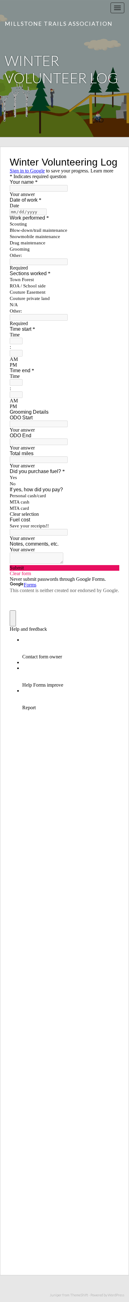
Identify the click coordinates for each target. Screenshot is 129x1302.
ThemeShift (79, 1295)
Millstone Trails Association (58, 23)
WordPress (116, 1295)
